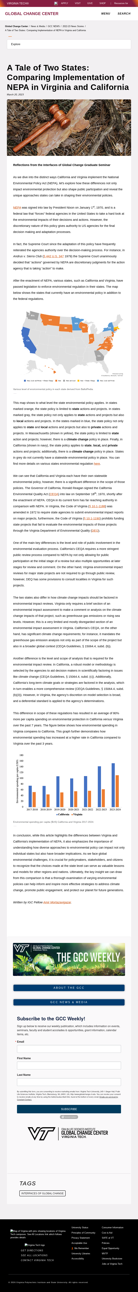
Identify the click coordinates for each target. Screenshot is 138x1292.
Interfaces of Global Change (42, 1193)
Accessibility (78, 1258)
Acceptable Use (79, 1243)
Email (20, 1041)
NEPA (17, 207)
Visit (78, 3)
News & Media (39, 26)
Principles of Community (83, 1232)
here (97, 463)
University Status (80, 1227)
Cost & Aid (107, 1232)
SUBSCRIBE (69, 1109)
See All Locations (35, 1255)
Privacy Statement (81, 1238)
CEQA (54, 494)
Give (90, 3)
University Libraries (81, 1253)
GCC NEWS (54, 26)
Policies (106, 1243)
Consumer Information (112, 1227)
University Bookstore (112, 1258)
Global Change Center (17, 26)
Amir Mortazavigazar (57, 902)
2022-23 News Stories (74, 26)
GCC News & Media (69, 1002)
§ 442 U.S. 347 (54, 256)
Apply (64, 3)
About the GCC (69, 987)
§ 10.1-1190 (92, 518)
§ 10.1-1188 (97, 506)
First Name (24, 1058)
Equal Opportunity (110, 1248)
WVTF (105, 1253)
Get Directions (33, 1250)
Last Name (24, 1074)
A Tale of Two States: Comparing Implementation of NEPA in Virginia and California (45, 30)
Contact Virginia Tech (38, 1260)
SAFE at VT (108, 1238)
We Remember (81, 1248)
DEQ (95, 530)
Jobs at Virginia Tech (112, 1264)
